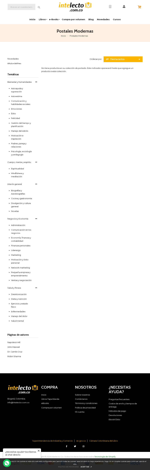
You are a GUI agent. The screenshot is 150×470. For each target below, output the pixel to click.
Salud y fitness (14, 288)
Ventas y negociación (21, 280)
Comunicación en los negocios (21, 231)
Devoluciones (115, 415)
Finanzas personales (20, 245)
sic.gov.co (81, 441)
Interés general (14, 184)
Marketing (16, 255)
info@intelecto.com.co (18, 402)
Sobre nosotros (82, 395)
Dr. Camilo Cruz (14, 351)
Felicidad (15, 118)
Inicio (63, 36)
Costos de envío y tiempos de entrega (123, 405)
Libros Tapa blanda (50, 399)
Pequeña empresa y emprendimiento (20, 274)
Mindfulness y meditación (17, 175)
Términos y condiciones (86, 403)
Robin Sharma (14, 356)
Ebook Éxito (114, 419)
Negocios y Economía (17, 219)
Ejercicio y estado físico (19, 305)
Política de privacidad (85, 407)
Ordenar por (96, 59)
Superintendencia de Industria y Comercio (52, 441)
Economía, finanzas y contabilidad (21, 239)
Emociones (16, 109)
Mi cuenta (79, 412)
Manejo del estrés (19, 131)
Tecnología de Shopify (105, 456)
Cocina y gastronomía (21, 198)
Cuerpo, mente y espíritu (19, 162)
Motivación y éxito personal (19, 261)
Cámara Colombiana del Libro (103, 441)
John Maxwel (13, 347)
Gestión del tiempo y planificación (21, 124)
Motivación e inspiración (17, 137)
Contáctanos (81, 399)
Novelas (15, 211)
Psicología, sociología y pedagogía (21, 153)
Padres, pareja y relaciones (18, 145)
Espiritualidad (17, 168)
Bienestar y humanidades (19, 82)
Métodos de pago (117, 411)
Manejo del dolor (19, 316)
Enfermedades (18, 311)
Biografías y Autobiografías (18, 192)
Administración (18, 225)
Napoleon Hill (13, 342)
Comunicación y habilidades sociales (20, 102)
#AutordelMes (14, 63)
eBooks (45, 403)
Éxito (13, 113)
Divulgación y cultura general (21, 205)
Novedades (13, 59)
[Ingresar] (124, 6)
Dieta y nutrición (19, 299)
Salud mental (17, 321)
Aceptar (86, 467)
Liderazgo (16, 250)
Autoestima (16, 96)
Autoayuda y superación (17, 90)
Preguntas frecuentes (119, 399)
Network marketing (20, 267)
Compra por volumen (51, 407)
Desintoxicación (19, 294)
